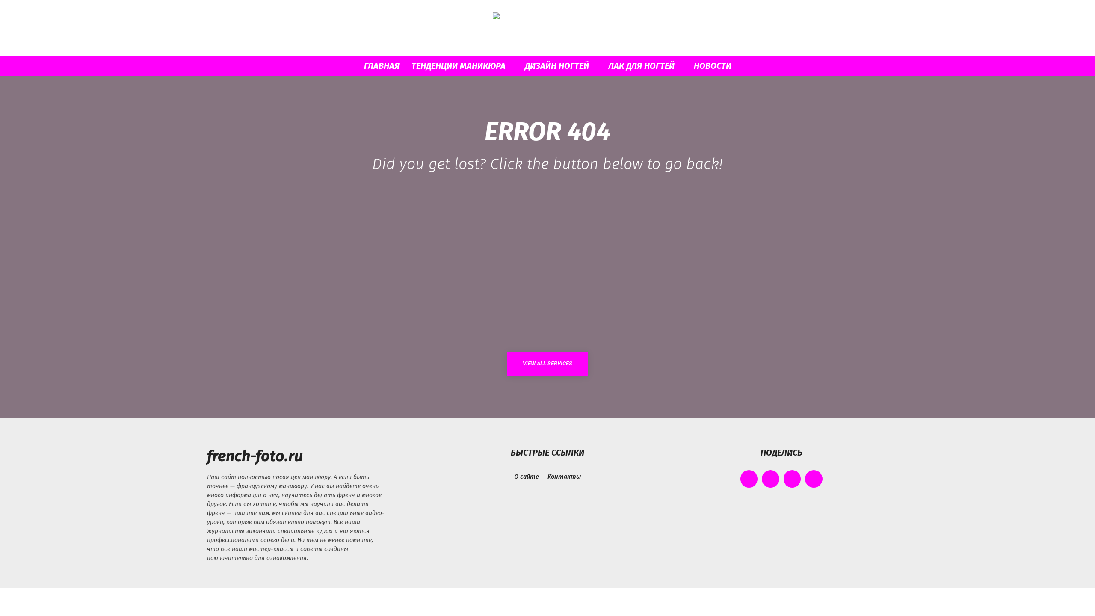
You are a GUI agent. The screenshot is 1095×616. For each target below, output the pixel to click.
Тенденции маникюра (458, 66)
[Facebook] (749, 479)
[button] (765, 66)
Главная (382, 66)
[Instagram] (770, 479)
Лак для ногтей (641, 66)
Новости (712, 66)
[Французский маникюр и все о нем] (547, 28)
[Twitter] (792, 479)
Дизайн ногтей (557, 66)
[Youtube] (814, 479)
